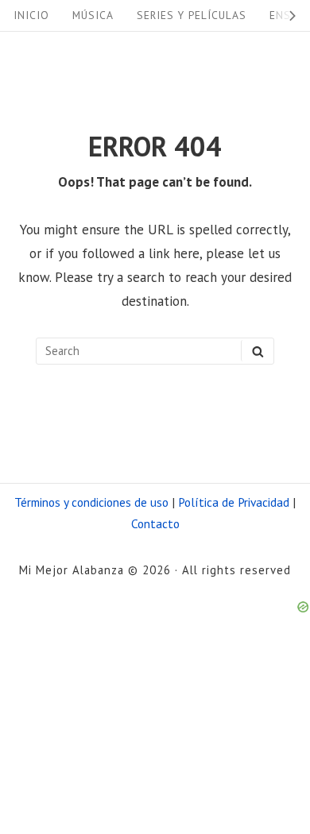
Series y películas (191, 15)
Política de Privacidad (233, 502)
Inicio (31, 15)
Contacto (155, 523)
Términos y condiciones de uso (91, 502)
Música (93, 15)
